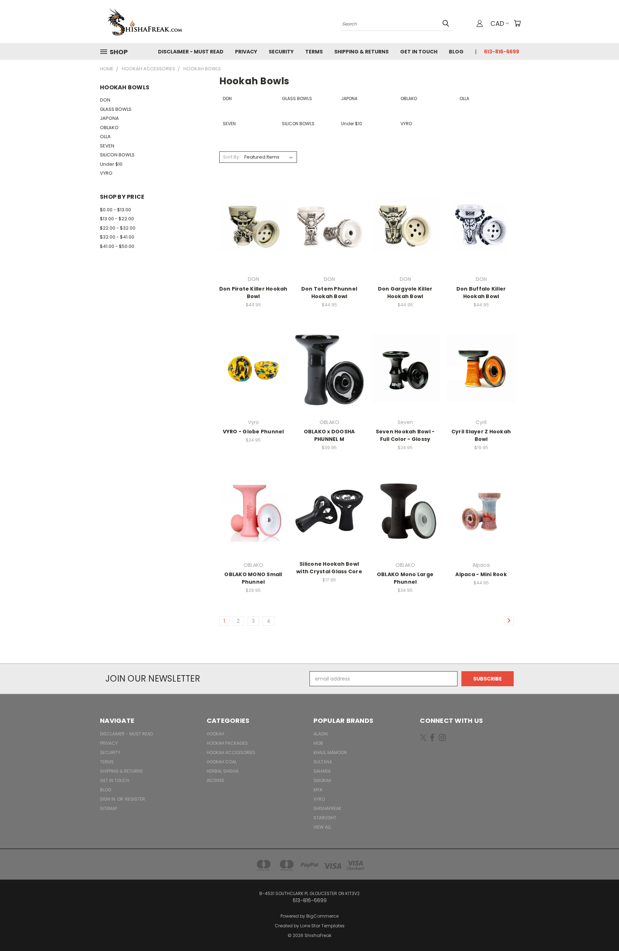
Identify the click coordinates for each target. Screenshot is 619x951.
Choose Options (253, 374)
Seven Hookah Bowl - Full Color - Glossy (405, 435)
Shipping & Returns (361, 51)
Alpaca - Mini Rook (481, 574)
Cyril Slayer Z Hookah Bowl (481, 435)
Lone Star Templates (322, 926)
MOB (318, 743)
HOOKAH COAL (222, 762)
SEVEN (107, 145)
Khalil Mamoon (330, 752)
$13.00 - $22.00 (117, 218)
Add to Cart (253, 231)
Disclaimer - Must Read (191, 51)
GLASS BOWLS (115, 109)
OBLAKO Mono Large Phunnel (405, 578)
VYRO (106, 173)
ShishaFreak (327, 808)
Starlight (324, 818)
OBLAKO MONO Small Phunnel (253, 578)
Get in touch (418, 51)
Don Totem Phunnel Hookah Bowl (329, 292)
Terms (314, 51)
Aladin (320, 734)
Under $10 (111, 164)
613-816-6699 (501, 51)
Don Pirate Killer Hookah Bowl (253, 292)
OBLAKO (109, 127)
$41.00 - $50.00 (117, 246)
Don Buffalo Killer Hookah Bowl (481, 292)
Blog (456, 51)
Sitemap (108, 808)
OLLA (105, 136)
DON (105, 99)
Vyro (319, 799)
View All (322, 827)
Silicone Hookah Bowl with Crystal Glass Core (329, 567)
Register (135, 799)
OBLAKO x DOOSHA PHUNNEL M (329, 435)
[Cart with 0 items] (517, 23)
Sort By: (231, 157)
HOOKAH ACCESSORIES (231, 752)
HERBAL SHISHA (223, 771)
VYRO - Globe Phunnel (253, 431)
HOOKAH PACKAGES (227, 743)
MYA (317, 790)
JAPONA (109, 118)
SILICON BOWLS (117, 154)
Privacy (246, 51)
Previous (600, 928)
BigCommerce (322, 916)
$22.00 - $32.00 (117, 228)
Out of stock (329, 374)
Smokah (322, 780)
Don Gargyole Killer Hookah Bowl (405, 292)
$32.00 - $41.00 (117, 237)
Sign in (108, 799)
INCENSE (215, 780)
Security (281, 51)
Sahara (322, 771)
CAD (497, 23)
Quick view (253, 218)
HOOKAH (215, 734)
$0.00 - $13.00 (115, 209)
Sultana (322, 762)
